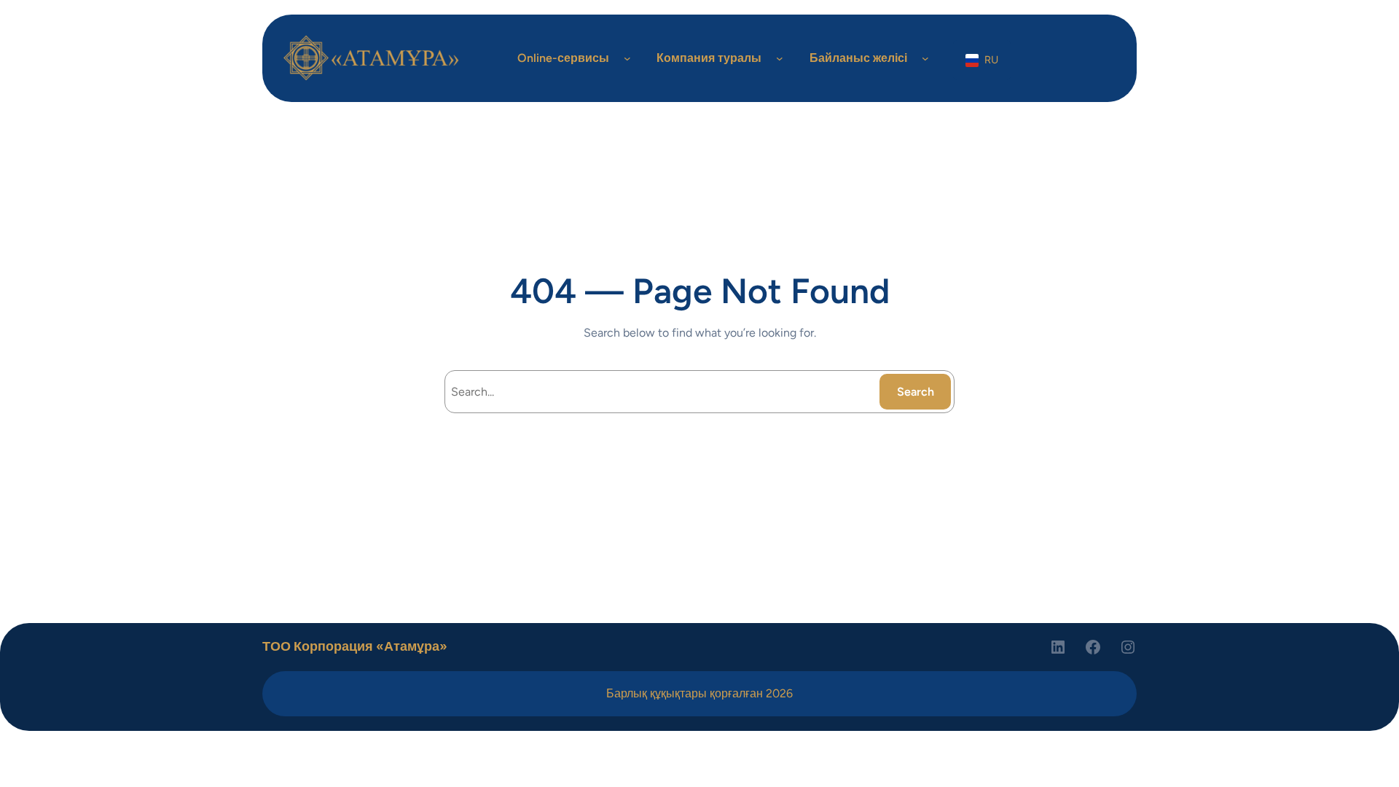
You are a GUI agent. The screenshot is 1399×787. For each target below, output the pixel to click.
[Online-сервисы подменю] (627, 58)
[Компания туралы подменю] (779, 58)
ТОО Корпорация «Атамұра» (354, 646)
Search (915, 392)
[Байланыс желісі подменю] (925, 58)
